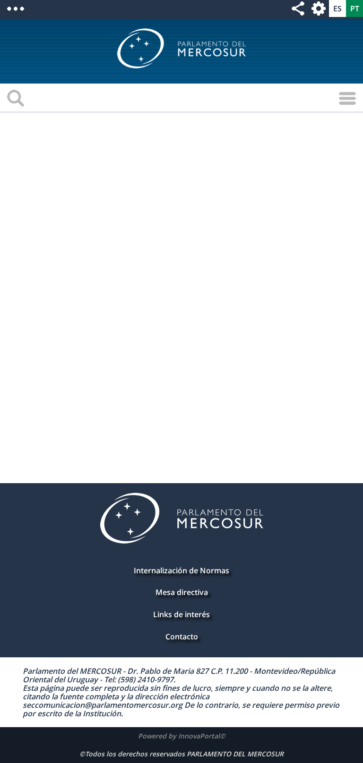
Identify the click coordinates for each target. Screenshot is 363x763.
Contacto (181, 636)
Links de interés (181, 614)
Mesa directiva (182, 592)
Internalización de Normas (181, 570)
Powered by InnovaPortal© (181, 735)
